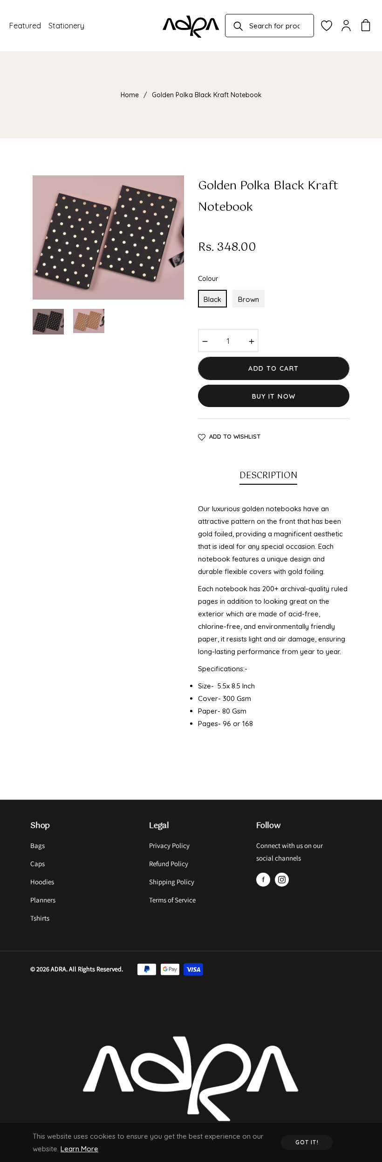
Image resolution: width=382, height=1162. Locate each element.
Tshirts (39, 918)
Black (212, 299)
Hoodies (42, 881)
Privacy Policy (169, 845)
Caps (37, 863)
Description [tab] (268, 476)
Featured (25, 25)
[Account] (346, 26)
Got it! (307, 1142)
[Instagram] (282, 880)
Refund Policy (168, 863)
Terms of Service (172, 899)
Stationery (66, 25)
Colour (208, 278)
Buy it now (274, 396)
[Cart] (366, 26)
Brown (248, 299)
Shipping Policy (171, 881)
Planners (42, 899)
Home (130, 95)
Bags (37, 845)
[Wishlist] (327, 26)
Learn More (79, 1148)
